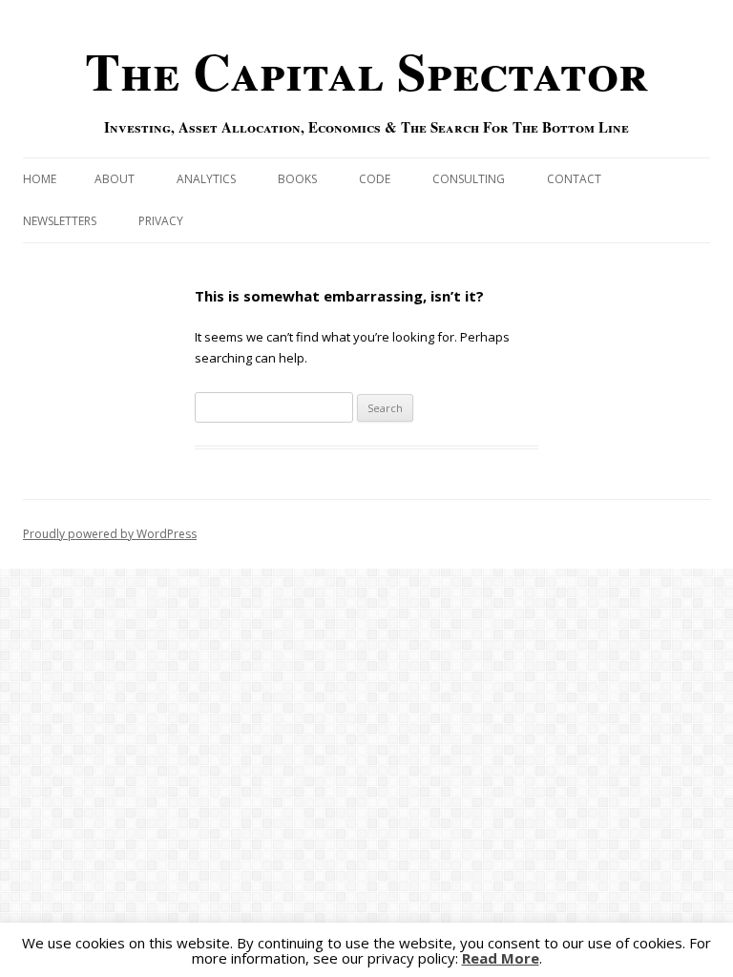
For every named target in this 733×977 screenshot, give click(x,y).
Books (297, 179)
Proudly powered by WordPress (110, 534)
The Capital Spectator (366, 70)
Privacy (160, 221)
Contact (574, 179)
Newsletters (59, 221)
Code (374, 179)
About (114, 179)
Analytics (206, 179)
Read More (500, 958)
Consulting (468, 179)
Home (39, 179)
